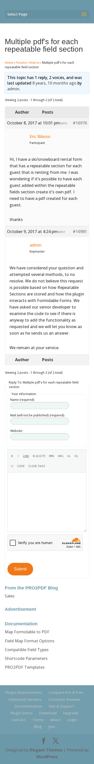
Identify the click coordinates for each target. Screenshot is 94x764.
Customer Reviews (64, 699)
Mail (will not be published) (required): (37, 415)
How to (34, 62)
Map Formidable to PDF (27, 632)
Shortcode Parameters (26, 658)
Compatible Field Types (27, 649)
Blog (38, 726)
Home (9, 62)
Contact (19, 719)
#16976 (80, 123)
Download (48, 713)
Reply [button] (63, 123)
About (55, 719)
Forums (21, 62)
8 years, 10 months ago (54, 83)
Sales (10, 596)
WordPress (47, 756)
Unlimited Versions (25, 699)
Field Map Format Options (29, 641)
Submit (20, 569)
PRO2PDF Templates (25, 667)
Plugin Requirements (24, 692)
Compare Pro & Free (65, 692)
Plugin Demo (22, 713)
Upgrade (70, 713)
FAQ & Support (61, 706)
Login (72, 719)
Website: (16, 431)
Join (51, 726)
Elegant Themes (46, 750)
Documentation (28, 706)
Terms (38, 719)
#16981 (80, 231)
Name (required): (22, 400)
